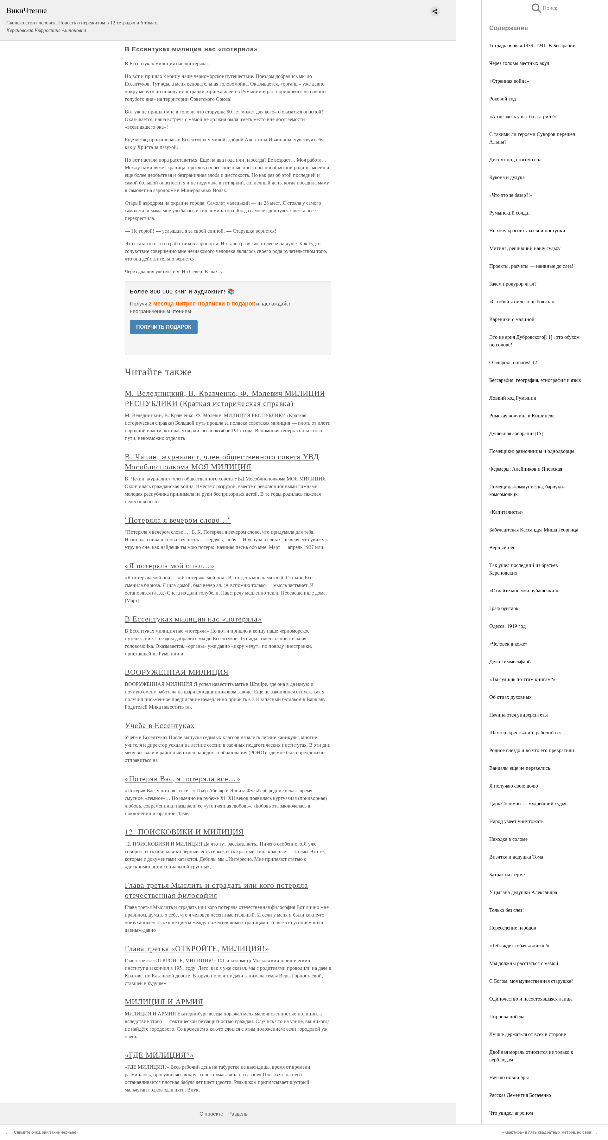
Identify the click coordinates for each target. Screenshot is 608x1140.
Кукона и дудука (507, 177)
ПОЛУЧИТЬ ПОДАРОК (163, 327)
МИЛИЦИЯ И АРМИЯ (164, 1001)
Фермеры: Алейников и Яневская (525, 468)
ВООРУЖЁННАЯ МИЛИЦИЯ (177, 672)
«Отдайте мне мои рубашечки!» (523, 590)
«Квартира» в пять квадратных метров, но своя (546, 1132)
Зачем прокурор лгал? (512, 283)
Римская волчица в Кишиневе (521, 415)
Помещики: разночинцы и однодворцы (531, 451)
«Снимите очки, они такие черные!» (45, 1132)
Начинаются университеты (518, 714)
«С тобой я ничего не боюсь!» (521, 301)
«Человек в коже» (508, 643)
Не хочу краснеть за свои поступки (527, 230)
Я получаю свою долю (513, 785)
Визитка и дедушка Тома (516, 856)
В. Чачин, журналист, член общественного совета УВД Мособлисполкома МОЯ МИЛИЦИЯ (222, 461)
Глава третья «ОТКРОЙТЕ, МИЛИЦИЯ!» (197, 948)
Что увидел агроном (511, 1112)
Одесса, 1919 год (507, 625)
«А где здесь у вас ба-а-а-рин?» (522, 116)
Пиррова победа (506, 1016)
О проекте (211, 1114)
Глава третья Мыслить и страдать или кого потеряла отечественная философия (216, 890)
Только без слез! (506, 909)
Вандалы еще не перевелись (519, 767)
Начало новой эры (509, 1077)
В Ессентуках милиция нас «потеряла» (193, 619)
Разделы (238, 1114)
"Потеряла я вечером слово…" (178, 520)
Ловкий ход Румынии (512, 397)
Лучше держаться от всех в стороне (527, 1034)
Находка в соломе (508, 838)
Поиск (544, 8)
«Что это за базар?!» (510, 194)
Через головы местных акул (519, 63)
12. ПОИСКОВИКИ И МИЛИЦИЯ (184, 832)
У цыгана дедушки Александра (523, 892)
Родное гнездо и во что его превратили (531, 750)
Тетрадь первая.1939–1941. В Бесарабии (532, 45)
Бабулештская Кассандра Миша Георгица (533, 529)
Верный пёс (502, 547)
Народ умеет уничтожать (516, 821)
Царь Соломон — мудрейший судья (527, 803)
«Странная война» (509, 80)
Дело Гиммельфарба (511, 661)
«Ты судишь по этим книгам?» (522, 679)
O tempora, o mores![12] (514, 362)
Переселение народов (512, 927)
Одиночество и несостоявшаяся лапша (531, 998)
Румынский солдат (509, 212)
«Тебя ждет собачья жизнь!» (519, 945)
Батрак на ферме (507, 874)
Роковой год (502, 98)
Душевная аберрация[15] (516, 433)
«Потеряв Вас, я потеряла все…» (182, 778)
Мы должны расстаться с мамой (523, 963)
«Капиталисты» (506, 511)
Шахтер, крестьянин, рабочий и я (525, 732)
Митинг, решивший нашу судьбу (524, 248)
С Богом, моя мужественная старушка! (531, 980)
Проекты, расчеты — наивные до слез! (531, 265)
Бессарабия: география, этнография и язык (535, 380)
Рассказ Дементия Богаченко (520, 1095)
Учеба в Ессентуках (160, 725)
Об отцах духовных (510, 696)
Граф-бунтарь (503, 608)
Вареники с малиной (512, 319)
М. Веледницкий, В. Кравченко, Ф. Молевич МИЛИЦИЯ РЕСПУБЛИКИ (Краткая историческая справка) (225, 398)
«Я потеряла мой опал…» (169, 565)
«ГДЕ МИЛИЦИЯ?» (159, 1055)
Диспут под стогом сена (515, 159)
